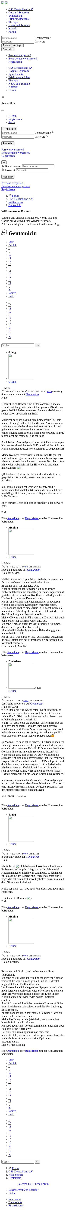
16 (9, 273)
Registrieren (15, 61)
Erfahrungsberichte (19, 18)
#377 (25, 700)
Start (11, 241)
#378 (25, 566)
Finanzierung (15, 1205)
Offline (12, 381)
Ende (11, 296)
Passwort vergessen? (19, 55)
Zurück (12, 245)
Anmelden (8, 49)
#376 (25, 853)
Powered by (24, 1183)
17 (9, 277)
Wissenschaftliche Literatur (23, 1189)
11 (9, 257)
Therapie (13, 22)
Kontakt (12, 28)
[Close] (2, 110)
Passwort (40, 41)
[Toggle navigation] (2, 97)
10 (9, 254)
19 (9, 283)
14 (9, 267)
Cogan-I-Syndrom (18, 12)
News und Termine (19, 25)
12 (9, 261)
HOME (12, 115)
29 (9, 289)
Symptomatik (15, 15)
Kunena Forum (40, 1183)
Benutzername (43, 37)
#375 (25, 955)
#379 (49, 391)
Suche (11, 122)
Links (11, 1193)
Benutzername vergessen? (22, 58)
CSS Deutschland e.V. (20, 9)
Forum (12, 31)
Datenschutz (15, 1202)
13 (9, 264)
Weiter (12, 292)
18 (9, 280)
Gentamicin (32, 394)
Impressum (14, 1199)
